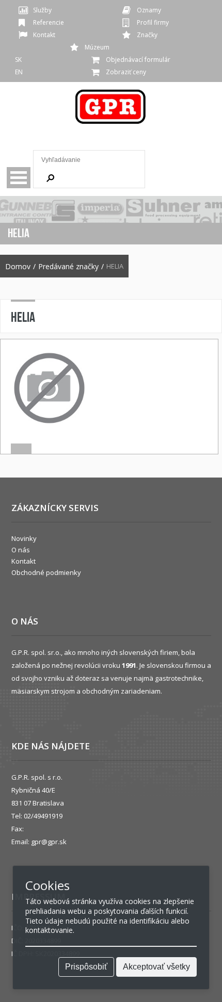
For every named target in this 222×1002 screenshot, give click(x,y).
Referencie (48, 22)
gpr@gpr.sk (49, 841)
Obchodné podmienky (46, 572)
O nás (20, 550)
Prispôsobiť (86, 966)
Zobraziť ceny (126, 72)
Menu (18, 177)
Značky (147, 34)
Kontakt (44, 34)
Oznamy (149, 10)
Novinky (24, 538)
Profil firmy (153, 22)
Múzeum (97, 47)
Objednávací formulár (138, 59)
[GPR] (111, 110)
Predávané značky (68, 266)
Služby (42, 10)
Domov (17, 266)
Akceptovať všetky (156, 966)
